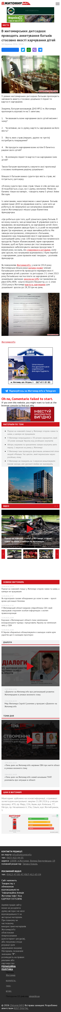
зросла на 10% (31, 278)
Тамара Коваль (30, 863)
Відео (6, 506)
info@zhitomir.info (22, 854)
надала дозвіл (35, 267)
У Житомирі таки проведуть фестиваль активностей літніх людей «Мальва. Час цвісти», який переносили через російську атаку (33, 454)
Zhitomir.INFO (17, 1005)
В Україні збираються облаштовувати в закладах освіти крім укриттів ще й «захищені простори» (28, 633)
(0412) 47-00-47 (15, 874)
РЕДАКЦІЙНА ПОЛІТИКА (8, 968)
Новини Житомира (13, 582)
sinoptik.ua (34, 996)
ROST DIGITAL (21, 1008)
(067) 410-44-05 (15, 857)
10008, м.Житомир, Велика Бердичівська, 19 (32, 860)
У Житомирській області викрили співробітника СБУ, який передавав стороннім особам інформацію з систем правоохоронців (26, 610)
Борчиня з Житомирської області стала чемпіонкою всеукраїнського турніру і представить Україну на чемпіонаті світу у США (28, 623)
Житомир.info (24, 265)
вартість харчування (35, 284)
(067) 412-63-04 (32, 874)
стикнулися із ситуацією (38, 249)
